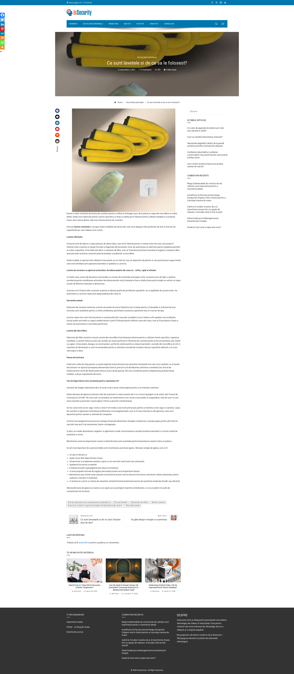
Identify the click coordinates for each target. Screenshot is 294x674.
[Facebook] (57, 111)
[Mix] (2, 38)
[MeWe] (2, 33)
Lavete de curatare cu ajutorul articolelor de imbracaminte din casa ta (95, 506)
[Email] (57, 141)
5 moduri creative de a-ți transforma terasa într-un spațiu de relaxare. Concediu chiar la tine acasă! (204, 209)
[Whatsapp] (2, 42)
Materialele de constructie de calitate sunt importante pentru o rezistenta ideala (204, 186)
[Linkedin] (2, 24)
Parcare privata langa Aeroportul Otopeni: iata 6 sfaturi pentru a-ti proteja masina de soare (206, 198)
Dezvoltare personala (147, 57)
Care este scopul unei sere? (208, 227)
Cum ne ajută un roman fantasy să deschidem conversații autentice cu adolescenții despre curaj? (123, 587)
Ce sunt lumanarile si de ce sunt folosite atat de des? (100, 519)
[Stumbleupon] (57, 135)
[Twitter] (57, 117)
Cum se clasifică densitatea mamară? (204, 137)
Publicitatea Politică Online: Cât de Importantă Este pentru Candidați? (163, 586)
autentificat (84, 542)
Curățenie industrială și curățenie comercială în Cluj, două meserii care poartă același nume (207, 155)
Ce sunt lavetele (121, 502)
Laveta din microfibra (140, 502)
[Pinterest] (57, 129)
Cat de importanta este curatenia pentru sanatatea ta (89, 502)
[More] (2, 47)
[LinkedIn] (57, 123)
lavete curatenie (159, 502)
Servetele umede (133, 506)
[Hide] (1, 52)
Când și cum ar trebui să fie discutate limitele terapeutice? (84, 586)
